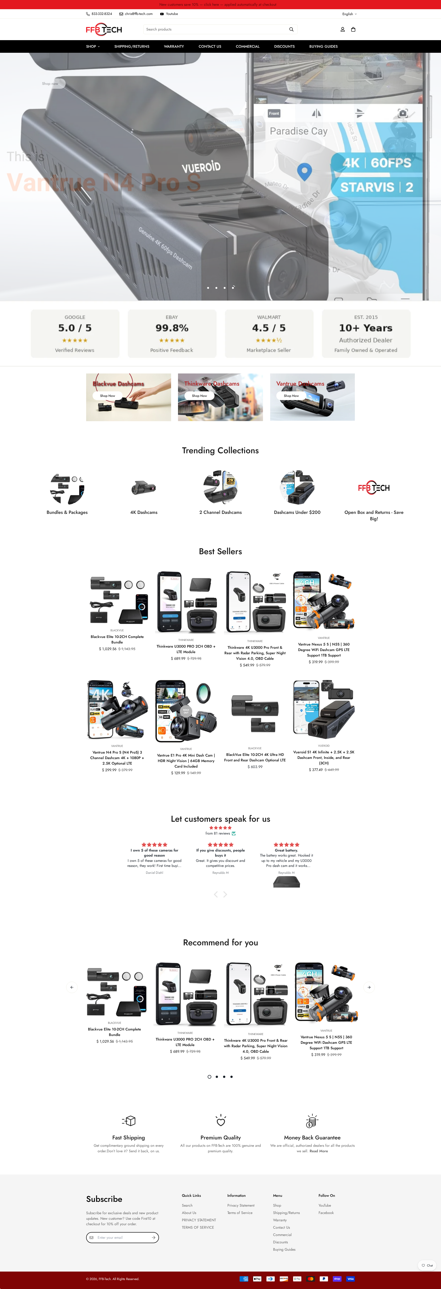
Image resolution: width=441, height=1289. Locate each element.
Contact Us (210, 46)
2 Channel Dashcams (220, 512)
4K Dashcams (143, 512)
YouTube (325, 1205)
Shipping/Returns (131, 46)
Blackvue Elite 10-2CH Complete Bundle (117, 639)
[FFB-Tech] (104, 29)
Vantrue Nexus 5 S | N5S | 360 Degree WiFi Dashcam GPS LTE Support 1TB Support (324, 650)
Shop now (50, 80)
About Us (189, 1212)
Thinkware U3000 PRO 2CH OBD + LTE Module (186, 649)
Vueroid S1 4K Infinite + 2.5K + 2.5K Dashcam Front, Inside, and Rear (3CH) (323, 757)
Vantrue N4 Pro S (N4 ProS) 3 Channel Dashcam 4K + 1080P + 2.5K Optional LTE (117, 758)
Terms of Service (239, 1212)
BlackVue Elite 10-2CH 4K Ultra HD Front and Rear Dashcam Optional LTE (255, 757)
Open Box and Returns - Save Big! (374, 515)
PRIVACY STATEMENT (199, 1220)
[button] (217, 894)
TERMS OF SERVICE (198, 1227)
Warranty (174, 46)
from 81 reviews (218, 833)
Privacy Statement (240, 1205)
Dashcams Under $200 (297, 512)
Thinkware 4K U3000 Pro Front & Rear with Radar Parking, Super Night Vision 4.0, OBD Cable (255, 653)
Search (187, 1205)
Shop (91, 46)
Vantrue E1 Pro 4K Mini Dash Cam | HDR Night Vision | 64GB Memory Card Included (186, 761)
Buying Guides (323, 46)
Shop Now (107, 395)
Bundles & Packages (67, 512)
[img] (220, 828)
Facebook (326, 1212)
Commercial (248, 46)
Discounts (284, 46)
